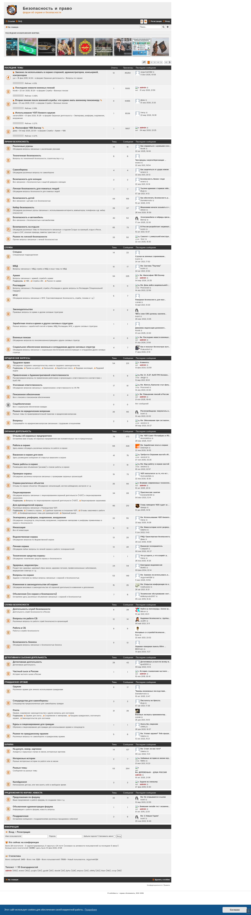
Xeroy (142, 112)
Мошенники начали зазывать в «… (155, 207)
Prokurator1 (145, 349)
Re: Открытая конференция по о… (155, 584)
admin (143, 87)
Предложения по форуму (26, 797)
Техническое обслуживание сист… (155, 593)
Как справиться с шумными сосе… (155, 146)
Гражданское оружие (16, 682)
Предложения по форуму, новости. (24, 792)
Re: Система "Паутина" (150, 266)
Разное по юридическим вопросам (31, 411)
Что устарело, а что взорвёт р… (154, 555)
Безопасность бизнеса (25, 642)
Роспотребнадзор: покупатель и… (155, 411)
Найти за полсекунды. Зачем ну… (155, 609)
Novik (15, 90)
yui (14, 78)
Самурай (144, 548)
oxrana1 (143, 457)
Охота (16, 710)
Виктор (143, 220)
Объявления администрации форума (33, 806)
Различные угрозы (23, 146)
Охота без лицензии (149, 724)
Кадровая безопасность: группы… (155, 618)
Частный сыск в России (25, 671)
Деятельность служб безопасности (31, 609)
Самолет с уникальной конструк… (155, 236)
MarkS (143, 567)
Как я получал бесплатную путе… (155, 346)
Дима (15, 103)
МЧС (15, 295)
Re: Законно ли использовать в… (154, 575)
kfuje (142, 191)
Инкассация (19, 527)
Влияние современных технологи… (155, 483)
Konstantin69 (146, 495)
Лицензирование (22, 492)
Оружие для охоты (34, 715)
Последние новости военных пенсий (35, 87)
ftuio (137, 635)
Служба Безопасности (17, 604)
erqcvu (80, 871)
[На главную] (13, 10)
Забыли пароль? (91, 836)
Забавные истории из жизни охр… (155, 758)
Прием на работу (33, 368)
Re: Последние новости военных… (155, 337)
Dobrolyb (144, 447)
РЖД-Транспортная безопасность (155, 536)
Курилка (9, 744)
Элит (142, 239)
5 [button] (161, 62)
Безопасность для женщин (27, 179)
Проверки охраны (22, 473)
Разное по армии (54, 281)
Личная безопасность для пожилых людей (36, 188)
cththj (143, 726)
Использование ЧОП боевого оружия (35, 112)
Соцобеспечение (22, 403)
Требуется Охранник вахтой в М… (155, 454)
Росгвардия (19, 285)
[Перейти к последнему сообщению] (154, 72)
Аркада (143, 507)
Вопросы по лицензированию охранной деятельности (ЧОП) (52, 500)
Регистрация (23, 831)
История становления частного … (154, 671)
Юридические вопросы (17, 358)
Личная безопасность (17, 141)
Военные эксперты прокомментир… (150, 714)
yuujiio (34, 871)
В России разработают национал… (155, 226)
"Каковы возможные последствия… (150, 691)
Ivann (143, 229)
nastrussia (145, 587)
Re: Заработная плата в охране (154, 445)
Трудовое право (21, 362)
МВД (15, 266)
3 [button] (154, 62)
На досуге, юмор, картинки (27, 748)
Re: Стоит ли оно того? (150, 748)
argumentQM (146, 72)
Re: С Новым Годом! (149, 816)
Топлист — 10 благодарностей (21, 867)
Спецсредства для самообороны (30, 700)
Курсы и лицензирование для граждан (33, 724)
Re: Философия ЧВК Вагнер (152, 275)
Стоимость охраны (34, 510)
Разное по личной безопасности (30, 236)
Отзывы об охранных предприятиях (32, 435)
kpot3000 (144, 664)
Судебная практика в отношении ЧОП (61, 510)
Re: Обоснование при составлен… (155, 420)
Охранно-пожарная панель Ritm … (150, 646)
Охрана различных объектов (28, 483)
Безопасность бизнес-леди (152, 179)
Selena (143, 530)
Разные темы (20, 767)
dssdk (57, 871)
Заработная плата (65, 368)
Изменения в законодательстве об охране (35, 584)
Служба (49, 90)
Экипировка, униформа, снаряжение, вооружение (39, 517)
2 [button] (151, 62)
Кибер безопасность (23, 207)
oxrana (143, 423)
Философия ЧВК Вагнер (28, 127)
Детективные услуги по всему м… (155, 661)
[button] (144, 62)
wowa (138, 162)
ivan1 (137, 316)
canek (138, 302)
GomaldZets (146, 476)
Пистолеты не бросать (150, 700)
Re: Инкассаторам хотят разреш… (155, 527)
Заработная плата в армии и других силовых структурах (43, 323)
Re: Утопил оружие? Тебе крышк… (155, 733)
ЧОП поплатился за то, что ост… (154, 473)
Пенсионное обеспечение (26, 394)
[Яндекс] (145, 21)
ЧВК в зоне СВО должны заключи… (150, 314)
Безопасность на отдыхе (26, 226)
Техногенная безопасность (27, 155)
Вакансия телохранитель (151, 546)
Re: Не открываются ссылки (153, 797)
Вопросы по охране (74, 78)
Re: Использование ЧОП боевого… (155, 517)
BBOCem (139, 649)
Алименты (144, 362)
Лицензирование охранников (93, 500)
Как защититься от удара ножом (154, 169)
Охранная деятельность (54, 78)
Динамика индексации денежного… (150, 328)
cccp (114, 871)
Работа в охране (21, 445)
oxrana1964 (18, 115)
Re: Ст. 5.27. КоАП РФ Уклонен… (154, 375)
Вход (11, 831)
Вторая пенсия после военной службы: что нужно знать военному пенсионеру (57, 100)
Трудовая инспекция (84, 368)
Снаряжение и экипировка (56, 715)
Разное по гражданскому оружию (30, 733)
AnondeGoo (145, 438)
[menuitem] (19, 21)
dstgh (143, 377)
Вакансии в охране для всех (28, 454)
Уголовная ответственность (27, 385)
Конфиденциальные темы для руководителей (39, 513)
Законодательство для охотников (36, 718)
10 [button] (166, 62)
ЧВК (64, 130)
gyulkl (45, 871)
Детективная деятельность (27, 661)
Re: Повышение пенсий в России (154, 394)
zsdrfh (143, 621)
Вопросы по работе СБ (25, 618)
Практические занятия (150, 492)
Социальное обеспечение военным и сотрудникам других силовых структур (54, 346)
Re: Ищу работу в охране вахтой (154, 464)
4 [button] (157, 62)
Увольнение (49, 368)
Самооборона (20, 169)
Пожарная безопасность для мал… (150, 299)
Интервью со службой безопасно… (150, 632)
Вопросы (18, 420)
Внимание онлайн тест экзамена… (155, 806)
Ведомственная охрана (25, 536)
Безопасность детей (23, 198)
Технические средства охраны (29, 555)
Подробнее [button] (91, 909)
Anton (143, 210)
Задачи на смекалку (149, 781)
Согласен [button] (235, 910)
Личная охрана (21, 546)
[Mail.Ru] (141, 21)
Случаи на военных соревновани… (150, 256)
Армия (57, 130)
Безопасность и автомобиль (28, 217)
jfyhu (68, 871)
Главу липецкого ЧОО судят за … (154, 505)
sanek (138, 717)
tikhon (143, 611)
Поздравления (20, 816)
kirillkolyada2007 (147, 596)
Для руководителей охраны (28, 505)
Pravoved (144, 288)
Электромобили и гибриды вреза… (155, 217)
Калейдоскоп (20, 781)
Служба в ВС (38, 281)
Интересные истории (24, 758)
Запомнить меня (106, 836)
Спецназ (17, 251)
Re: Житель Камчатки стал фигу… (155, 385)
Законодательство (23, 309)
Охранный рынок (69, 513)
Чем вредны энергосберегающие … (150, 160)
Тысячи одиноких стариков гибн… (155, 188)
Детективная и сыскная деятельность (26, 657)
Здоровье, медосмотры (25, 565)
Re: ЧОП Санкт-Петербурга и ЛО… (155, 435)
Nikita (142, 761)
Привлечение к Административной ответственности (41, 375)
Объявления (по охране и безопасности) (35, 593)
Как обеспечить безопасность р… (154, 198)
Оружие (17, 686)
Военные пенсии (61, 90)
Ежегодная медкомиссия (151, 565)
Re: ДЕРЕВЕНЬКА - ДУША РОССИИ (151, 772)
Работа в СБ (19, 627)
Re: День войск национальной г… (154, 285)
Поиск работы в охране (25, 464)
